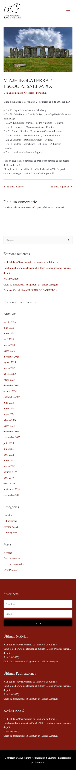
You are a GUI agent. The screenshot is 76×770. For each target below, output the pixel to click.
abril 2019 (9, 477)
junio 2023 (9, 448)
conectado (31, 207)
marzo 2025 (9, 368)
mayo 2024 (9, 414)
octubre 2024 (10, 391)
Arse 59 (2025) (11, 278)
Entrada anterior (14, 186)
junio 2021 (9, 460)
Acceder (8, 552)
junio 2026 (9, 333)
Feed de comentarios (14, 564)
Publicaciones (10, 520)
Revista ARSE (11, 526)
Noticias (29, 92)
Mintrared (40, 762)
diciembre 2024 (11, 385)
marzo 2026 (9, 345)
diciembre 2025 (11, 356)
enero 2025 (9, 379)
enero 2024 (9, 425)
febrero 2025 (10, 373)
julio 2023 (9, 443)
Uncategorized (11, 532)
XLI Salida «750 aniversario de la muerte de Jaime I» (31, 262)
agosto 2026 (10, 322)
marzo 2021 (9, 466)
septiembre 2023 (12, 437)
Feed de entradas (12, 558)
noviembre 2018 (12, 489)
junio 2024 (9, 408)
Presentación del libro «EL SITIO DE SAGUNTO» (30, 290)
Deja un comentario (13, 92)
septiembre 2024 (12, 396)
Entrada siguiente (61, 186)
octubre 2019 (10, 471)
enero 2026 (9, 350)
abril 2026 (9, 339)
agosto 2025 (10, 362)
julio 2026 (9, 327)
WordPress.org (11, 569)
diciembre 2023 (11, 431)
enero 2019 (9, 483)
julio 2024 (9, 402)
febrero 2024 (10, 420)
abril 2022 (9, 454)
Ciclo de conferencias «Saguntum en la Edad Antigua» (31, 284)
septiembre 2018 (12, 495)
